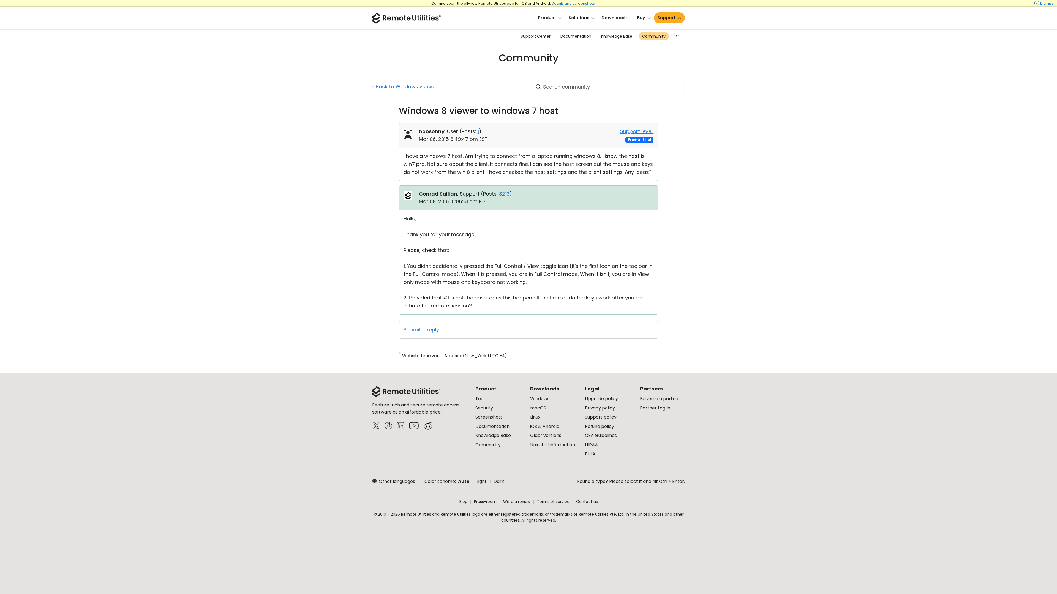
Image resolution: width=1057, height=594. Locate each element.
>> (677, 36)
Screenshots (489, 417)
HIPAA (591, 445)
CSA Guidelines (601, 435)
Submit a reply (421, 329)
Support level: (636, 131)
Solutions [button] (578, 18)
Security (484, 408)
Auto (464, 481)
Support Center (536, 36)
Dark (499, 481)
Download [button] (613, 18)
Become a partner (660, 398)
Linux (535, 417)
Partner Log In (655, 408)
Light (481, 481)
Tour (480, 398)
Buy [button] (641, 18)
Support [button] (666, 18)
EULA (590, 454)
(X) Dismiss (1044, 3)
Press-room (485, 501)
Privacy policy (600, 408)
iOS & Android (544, 426)
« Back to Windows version (404, 86)
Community (654, 36)
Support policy (601, 417)
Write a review (516, 501)
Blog (463, 501)
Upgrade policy (601, 398)
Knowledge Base (616, 36)
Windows (539, 398)
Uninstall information (552, 445)
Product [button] (547, 18)
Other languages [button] (396, 481)
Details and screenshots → (575, 3)
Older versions (545, 435)
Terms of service (553, 501)
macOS (538, 408)
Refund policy (599, 426)
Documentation (575, 36)
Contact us (587, 501)
